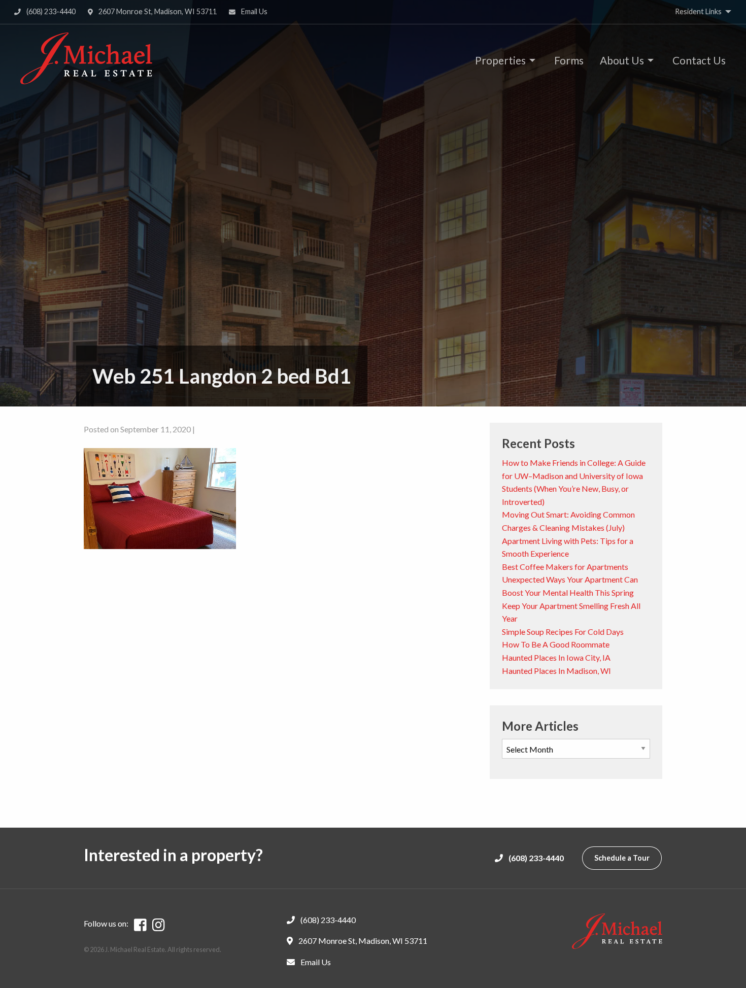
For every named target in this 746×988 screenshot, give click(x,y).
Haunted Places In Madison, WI (556, 670)
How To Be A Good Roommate (555, 644)
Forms (569, 60)
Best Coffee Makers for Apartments (565, 566)
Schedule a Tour (622, 858)
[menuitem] (502, 60)
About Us (622, 60)
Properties (500, 60)
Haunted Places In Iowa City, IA (556, 657)
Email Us (253, 11)
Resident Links (698, 11)
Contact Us (699, 60)
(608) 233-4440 (50, 11)
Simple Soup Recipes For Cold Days (563, 631)
